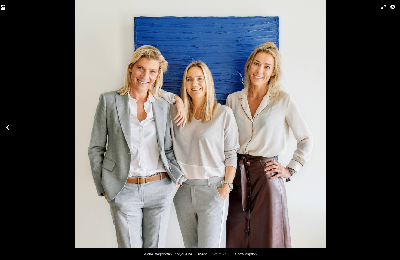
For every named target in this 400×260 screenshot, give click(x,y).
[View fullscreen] (381, 7)
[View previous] (8, 130)
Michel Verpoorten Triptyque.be (167, 253)
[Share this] (7, 7)
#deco (202, 253)
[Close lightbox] (393, 7)
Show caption (246, 253)
